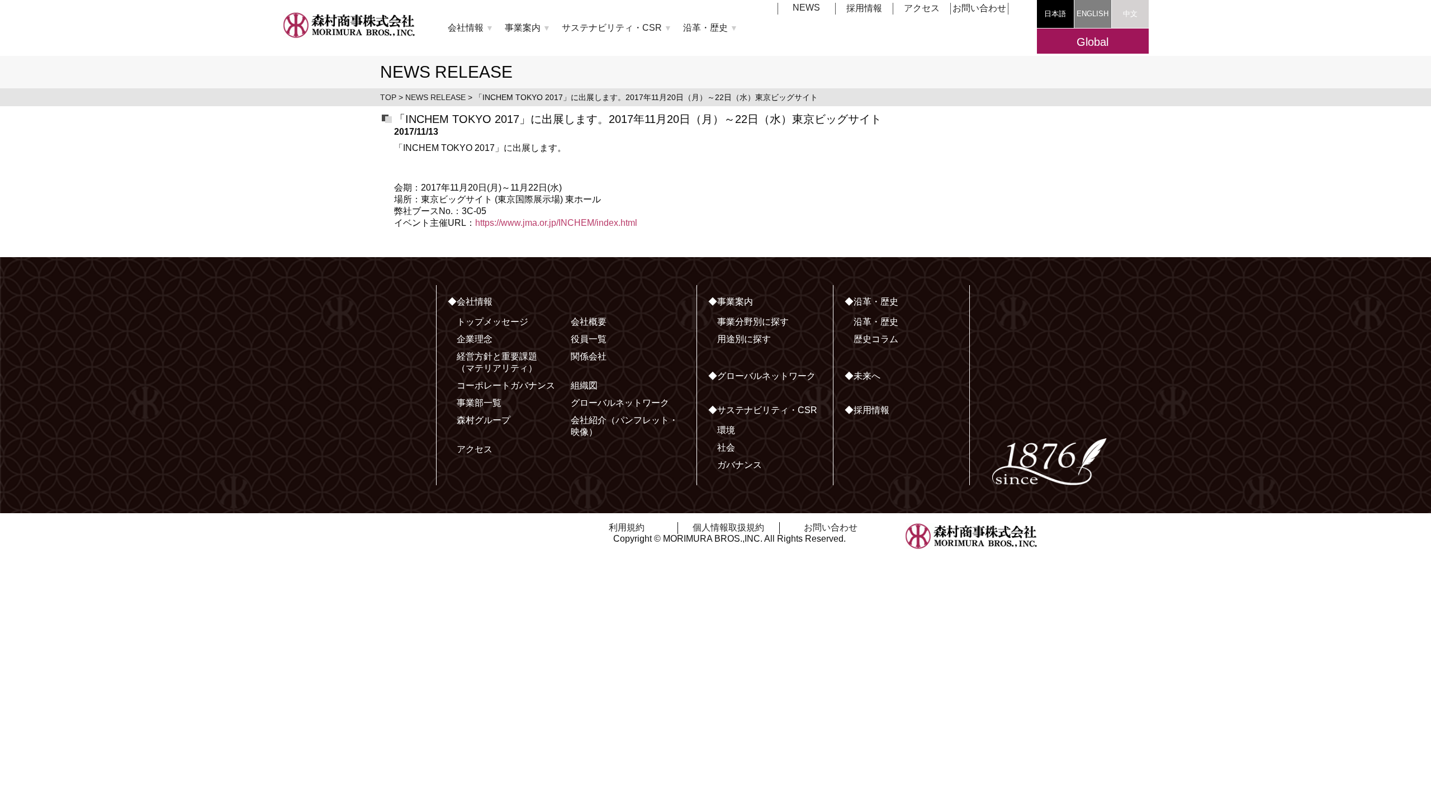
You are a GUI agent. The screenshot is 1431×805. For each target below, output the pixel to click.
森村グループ (483, 420)
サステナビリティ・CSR (617, 27)
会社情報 (471, 27)
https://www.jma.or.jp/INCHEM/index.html (556, 223)
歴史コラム (876, 339)
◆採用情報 (867, 410)
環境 (726, 430)
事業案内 (528, 27)
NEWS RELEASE (435, 97)
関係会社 (588, 356)
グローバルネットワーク (620, 403)
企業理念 (474, 339)
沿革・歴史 (710, 27)
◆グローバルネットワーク (762, 376)
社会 (726, 447)
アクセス (922, 8)
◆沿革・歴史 (871, 301)
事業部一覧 (479, 403)
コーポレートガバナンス (506, 385)
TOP (388, 97)
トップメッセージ (492, 321)
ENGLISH (1092, 14)
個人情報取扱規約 (728, 527)
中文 (1130, 14)
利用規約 (627, 527)
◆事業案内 (730, 301)
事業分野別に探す (753, 321)
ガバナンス (739, 465)
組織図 (584, 385)
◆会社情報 (470, 301)
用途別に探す (744, 339)
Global (1092, 42)
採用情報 (864, 8)
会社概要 (588, 321)
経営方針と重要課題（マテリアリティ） (497, 362)
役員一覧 (588, 339)
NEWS (806, 7)
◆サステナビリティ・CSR (762, 410)
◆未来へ (862, 376)
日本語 (1055, 14)
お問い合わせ (979, 8)
